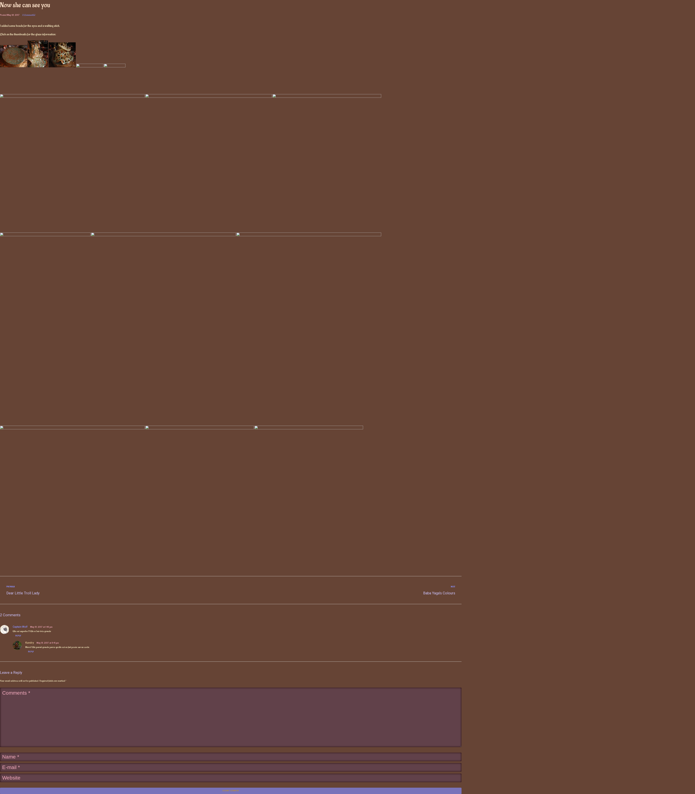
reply (18, 636)
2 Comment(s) (28, 14)
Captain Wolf (20, 626)
